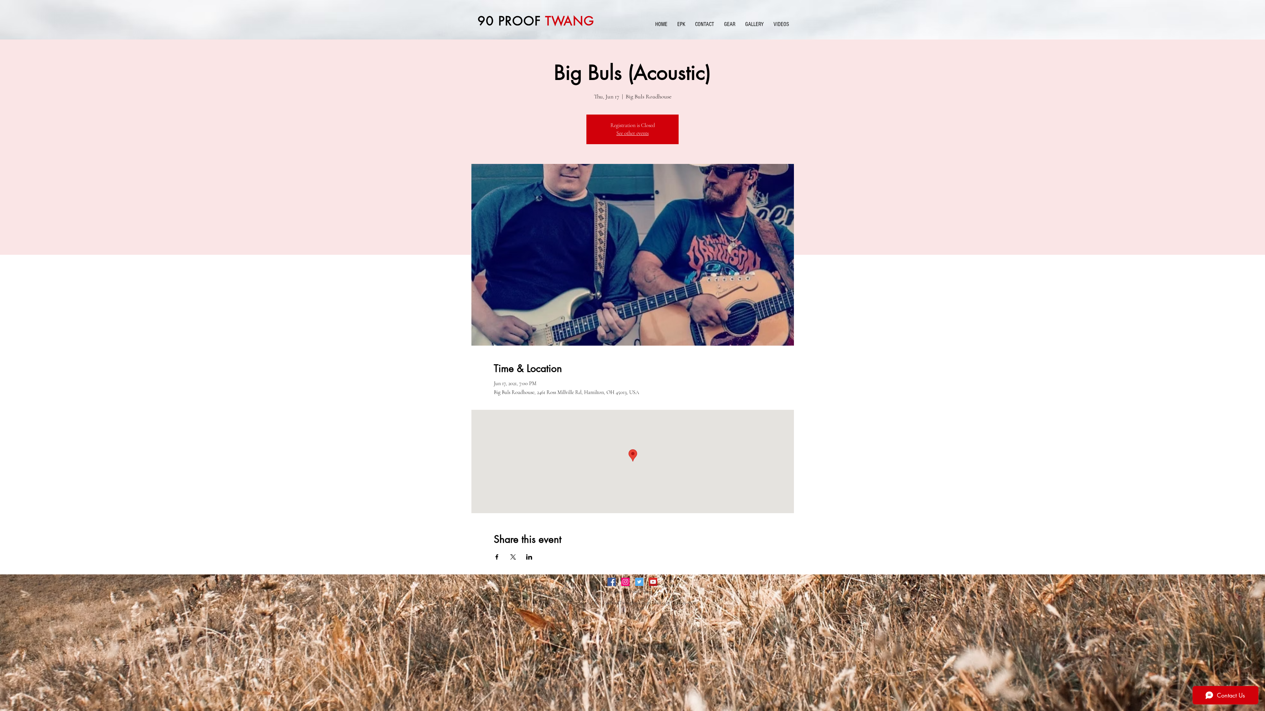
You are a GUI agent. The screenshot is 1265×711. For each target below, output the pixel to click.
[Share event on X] (513, 557)
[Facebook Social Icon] (611, 582)
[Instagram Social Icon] (625, 582)
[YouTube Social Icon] (653, 582)
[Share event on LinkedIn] (529, 557)
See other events (632, 133)
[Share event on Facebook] (497, 557)
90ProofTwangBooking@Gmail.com (637, 603)
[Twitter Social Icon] (639, 582)
